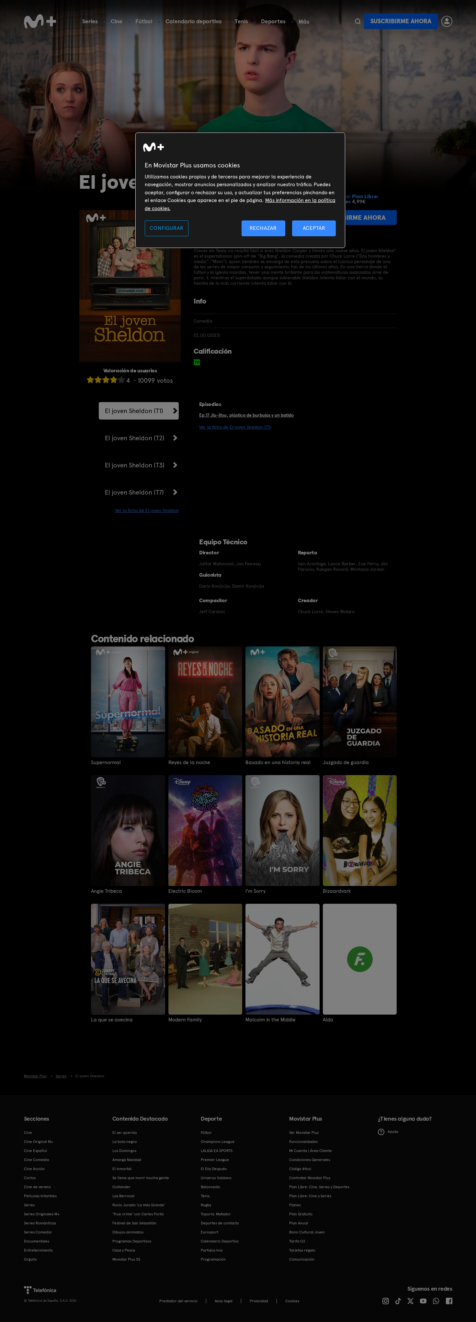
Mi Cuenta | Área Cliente (310, 1150)
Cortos (30, 1178)
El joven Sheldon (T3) (134, 465)
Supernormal (106, 762)
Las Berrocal (123, 1196)
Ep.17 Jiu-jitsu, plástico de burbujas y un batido (246, 415)
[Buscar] (357, 21)
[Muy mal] (90, 379)
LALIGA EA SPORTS (216, 1150)
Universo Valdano (216, 1178)
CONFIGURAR (166, 228)
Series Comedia (37, 1232)
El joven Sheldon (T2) (134, 438)
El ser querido (124, 1132)
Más (304, 21)
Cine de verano (37, 1187)
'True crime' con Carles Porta (138, 1214)
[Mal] (98, 379)
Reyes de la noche (189, 762)
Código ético (300, 1169)
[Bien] (113, 379)
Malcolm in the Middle (270, 1020)
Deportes (273, 21)
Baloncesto (210, 1187)
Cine (116, 21)
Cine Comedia (36, 1159)
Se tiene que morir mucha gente (140, 1178)
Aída (328, 1020)
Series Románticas (40, 1223)
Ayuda (393, 1131)
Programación (213, 1259)
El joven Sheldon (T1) (134, 411)
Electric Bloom (185, 891)
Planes (295, 1205)
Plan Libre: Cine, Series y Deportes (319, 1187)
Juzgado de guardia (346, 762)
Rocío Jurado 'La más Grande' (138, 1205)
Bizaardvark (337, 891)
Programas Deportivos (131, 1241)
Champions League (217, 1141)
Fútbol (144, 21)
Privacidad (259, 1301)
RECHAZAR (263, 228)
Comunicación (301, 1259)
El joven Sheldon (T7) (134, 492)
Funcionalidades (303, 1141)
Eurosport (209, 1232)
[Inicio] (40, 21)
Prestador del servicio (178, 1301)
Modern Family (185, 1020)
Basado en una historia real (278, 762)
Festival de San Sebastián (134, 1223)
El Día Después (214, 1169)
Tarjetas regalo (302, 1250)
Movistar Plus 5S (126, 1259)
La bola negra (124, 1141)
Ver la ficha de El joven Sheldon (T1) (235, 427)
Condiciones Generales (309, 1159)
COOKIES (292, 1301)
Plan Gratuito (300, 1214)
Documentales (36, 1241)
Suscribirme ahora (400, 21)
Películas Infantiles (40, 1196)
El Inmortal (121, 1169)
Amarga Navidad (126, 1159)
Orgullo (30, 1259)
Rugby (206, 1205)
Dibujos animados (127, 1232)
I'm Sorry (255, 891)
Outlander (121, 1187)
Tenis (241, 21)
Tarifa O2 (297, 1241)
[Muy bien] (121, 379)
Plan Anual (298, 1223)
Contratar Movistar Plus (309, 1178)
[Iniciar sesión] (446, 21)
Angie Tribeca (106, 891)
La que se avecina (112, 1020)
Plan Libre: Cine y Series (310, 1196)
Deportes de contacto (220, 1223)
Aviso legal (223, 1301)
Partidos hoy (211, 1250)
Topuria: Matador (216, 1214)
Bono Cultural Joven (307, 1232)
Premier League (215, 1159)
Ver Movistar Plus (304, 1132)
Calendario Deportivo (220, 1241)
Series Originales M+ (42, 1214)
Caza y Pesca (123, 1250)
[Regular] (105, 379)
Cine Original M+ (38, 1141)
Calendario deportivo (193, 21)
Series (90, 21)
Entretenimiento (38, 1250)
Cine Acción (34, 1169)
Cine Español (35, 1150)
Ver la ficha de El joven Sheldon (147, 510)
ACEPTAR (314, 228)
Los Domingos (124, 1150)
